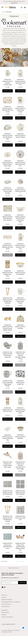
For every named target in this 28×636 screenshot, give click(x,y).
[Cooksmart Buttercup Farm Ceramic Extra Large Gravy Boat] (20, 208)
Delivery (3, 614)
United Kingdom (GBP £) (8, 624)
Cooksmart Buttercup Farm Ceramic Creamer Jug (8, 82)
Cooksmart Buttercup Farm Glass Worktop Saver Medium (8, 217)
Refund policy (5, 606)
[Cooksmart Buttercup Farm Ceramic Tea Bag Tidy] (7, 428)
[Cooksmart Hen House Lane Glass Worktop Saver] (7, 536)
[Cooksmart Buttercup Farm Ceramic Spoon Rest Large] (7, 154)
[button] (23, 628)
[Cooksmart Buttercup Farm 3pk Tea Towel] (7, 401)
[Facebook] (2, 587)
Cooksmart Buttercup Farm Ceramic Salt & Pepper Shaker (8, 327)
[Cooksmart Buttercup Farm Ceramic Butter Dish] (7, 127)
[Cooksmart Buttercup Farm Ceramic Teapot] (20, 127)
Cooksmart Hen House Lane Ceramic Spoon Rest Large (7, 464)
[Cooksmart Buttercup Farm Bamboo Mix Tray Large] (7, 100)
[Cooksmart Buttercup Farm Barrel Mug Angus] (20, 100)
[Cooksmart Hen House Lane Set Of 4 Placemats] (7, 484)
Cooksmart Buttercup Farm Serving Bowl (20, 272)
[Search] (21, 7)
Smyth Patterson (15, 630)
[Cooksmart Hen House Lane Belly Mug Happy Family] (7, 374)
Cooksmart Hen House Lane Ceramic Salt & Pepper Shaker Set (20, 547)
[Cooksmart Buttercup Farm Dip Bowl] (20, 428)
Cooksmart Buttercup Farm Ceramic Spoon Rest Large (8, 163)
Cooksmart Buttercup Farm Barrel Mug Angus (20, 109)
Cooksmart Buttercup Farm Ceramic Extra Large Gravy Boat (20, 218)
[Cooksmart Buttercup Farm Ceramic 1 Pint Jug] (20, 237)
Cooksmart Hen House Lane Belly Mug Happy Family (7, 383)
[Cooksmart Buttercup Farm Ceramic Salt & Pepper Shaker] (7, 318)
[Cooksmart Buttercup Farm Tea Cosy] (20, 318)
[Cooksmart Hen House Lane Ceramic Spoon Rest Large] (7, 455)
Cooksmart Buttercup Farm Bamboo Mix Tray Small (7, 246)
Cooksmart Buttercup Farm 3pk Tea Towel (8, 409)
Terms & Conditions (7, 617)
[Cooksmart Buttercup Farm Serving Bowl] (20, 264)
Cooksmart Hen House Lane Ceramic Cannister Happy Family (20, 355)
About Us (4, 595)
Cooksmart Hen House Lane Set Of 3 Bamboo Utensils (7, 518)
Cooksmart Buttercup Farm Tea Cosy (20, 326)
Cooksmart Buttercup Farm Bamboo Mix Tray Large (7, 109)
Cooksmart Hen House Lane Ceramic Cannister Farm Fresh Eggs (20, 465)
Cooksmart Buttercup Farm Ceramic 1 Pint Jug (20, 246)
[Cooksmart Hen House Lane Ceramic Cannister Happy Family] (20, 345)
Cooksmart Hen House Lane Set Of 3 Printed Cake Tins (7, 354)
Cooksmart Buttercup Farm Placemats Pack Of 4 (20, 163)
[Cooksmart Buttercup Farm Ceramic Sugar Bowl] (20, 401)
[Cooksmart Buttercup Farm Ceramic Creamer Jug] (7, 73)
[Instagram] (4, 587)
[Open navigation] (2, 7)
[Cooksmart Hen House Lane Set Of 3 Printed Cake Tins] (7, 345)
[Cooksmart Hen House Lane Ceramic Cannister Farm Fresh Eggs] (20, 455)
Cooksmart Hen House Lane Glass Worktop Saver (7, 546)
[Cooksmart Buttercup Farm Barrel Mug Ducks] (20, 291)
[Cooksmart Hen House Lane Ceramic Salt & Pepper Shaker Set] (20, 536)
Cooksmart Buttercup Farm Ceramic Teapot (20, 135)
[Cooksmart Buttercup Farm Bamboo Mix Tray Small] (7, 237)
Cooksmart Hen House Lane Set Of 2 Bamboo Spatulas (7, 300)
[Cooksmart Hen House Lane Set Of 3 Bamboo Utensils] (7, 509)
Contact (3, 597)
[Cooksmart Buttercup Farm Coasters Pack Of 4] (20, 181)
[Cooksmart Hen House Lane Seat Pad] (20, 509)
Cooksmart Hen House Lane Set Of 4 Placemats (7, 492)
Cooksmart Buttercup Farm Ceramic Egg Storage (8, 190)
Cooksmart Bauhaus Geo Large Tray (20, 382)
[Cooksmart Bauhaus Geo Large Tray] (20, 374)
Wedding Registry (6, 599)
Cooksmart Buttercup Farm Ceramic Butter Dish (8, 136)
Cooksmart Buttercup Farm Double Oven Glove (8, 273)
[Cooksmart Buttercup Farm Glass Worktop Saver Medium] (7, 208)
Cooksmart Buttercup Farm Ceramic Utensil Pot (20, 82)
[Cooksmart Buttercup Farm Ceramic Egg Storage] (7, 181)
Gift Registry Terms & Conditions (10, 602)
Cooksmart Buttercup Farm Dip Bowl (20, 436)
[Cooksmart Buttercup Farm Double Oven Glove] (7, 264)
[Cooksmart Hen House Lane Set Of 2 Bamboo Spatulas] (7, 291)
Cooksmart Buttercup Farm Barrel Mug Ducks (20, 300)
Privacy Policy (5, 612)
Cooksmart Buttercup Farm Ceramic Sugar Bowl (20, 410)
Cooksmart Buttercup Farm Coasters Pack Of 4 (20, 190)
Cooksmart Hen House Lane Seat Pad (20, 517)
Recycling (4, 610)
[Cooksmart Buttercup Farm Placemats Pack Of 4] (20, 154)
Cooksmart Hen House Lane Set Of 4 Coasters (20, 492)
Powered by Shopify (6, 632)
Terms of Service (6, 604)
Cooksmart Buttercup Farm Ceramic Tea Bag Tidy (7, 437)
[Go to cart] (25, 7)
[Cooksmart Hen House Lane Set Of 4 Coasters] (20, 484)
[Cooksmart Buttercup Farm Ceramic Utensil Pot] (20, 73)
